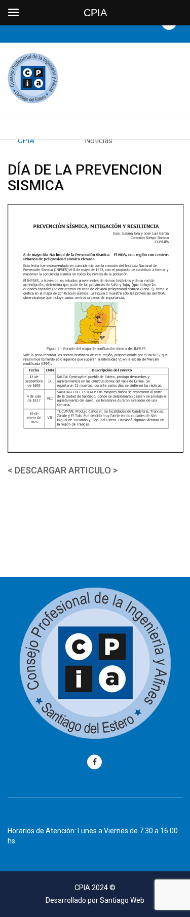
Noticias (98, 140)
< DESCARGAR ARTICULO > (63, 470)
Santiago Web (122, 900)
